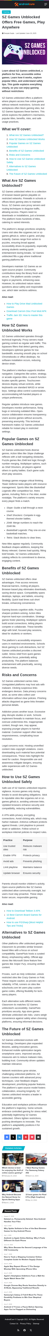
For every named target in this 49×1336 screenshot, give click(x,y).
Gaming (6, 12)
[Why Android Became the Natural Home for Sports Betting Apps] (13, 1186)
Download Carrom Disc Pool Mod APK (27, 311)
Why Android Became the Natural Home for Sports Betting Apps (11, 1197)
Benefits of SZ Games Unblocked (26, 150)
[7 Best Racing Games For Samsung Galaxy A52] (36, 1159)
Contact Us (14, 1324)
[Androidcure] (24, 4)
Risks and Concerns (19, 155)
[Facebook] (7, 1137)
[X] (13, 1137)
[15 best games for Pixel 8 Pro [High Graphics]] (36, 1186)
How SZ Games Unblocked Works (27, 139)
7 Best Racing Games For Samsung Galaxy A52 (35, 1170)
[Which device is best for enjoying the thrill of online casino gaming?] (13, 1159)
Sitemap (36, 1324)
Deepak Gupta (9, 33)
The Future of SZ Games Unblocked (28, 174)
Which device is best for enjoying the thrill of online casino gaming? (12, 1170)
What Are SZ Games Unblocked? (26, 135)
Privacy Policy (25, 1324)
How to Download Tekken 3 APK (23, 910)
